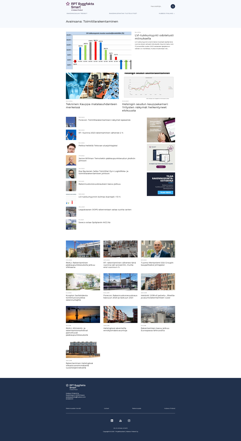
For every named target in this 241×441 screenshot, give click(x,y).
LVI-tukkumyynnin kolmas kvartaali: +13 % (100, 197)
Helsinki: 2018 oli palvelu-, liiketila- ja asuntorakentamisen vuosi (158, 296)
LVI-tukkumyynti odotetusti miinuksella (154, 37)
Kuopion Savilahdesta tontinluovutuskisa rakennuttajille (77, 297)
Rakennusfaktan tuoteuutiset (123, 13)
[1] (161, 195)
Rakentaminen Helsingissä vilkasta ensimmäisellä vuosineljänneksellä (79, 365)
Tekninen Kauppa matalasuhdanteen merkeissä (91, 106)
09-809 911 (69, 399)
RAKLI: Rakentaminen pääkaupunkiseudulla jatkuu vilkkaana (80, 265)
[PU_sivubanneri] (161, 142)
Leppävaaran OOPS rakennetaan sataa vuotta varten (105, 209)
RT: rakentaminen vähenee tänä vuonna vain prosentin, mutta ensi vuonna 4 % (119, 265)
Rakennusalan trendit (77, 13)
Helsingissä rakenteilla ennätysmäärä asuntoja (115, 329)
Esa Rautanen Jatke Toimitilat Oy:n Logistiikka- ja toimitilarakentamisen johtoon (103, 172)
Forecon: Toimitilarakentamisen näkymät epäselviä (104, 120)
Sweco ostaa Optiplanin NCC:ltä (94, 222)
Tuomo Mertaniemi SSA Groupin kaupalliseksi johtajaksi (157, 264)
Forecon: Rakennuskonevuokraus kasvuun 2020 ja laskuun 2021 (120, 296)
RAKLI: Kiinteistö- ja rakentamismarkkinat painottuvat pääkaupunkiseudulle (77, 331)
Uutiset (106, 408)
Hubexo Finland (166, 13)
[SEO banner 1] (161, 170)
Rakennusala (136, 408)
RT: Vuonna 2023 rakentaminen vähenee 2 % (101, 133)
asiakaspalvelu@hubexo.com (76, 397)
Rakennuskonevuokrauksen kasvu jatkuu (100, 184)
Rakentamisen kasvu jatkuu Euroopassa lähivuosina (155, 329)
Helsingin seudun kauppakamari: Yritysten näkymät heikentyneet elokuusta (145, 107)
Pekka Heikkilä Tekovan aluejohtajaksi (98, 145)
